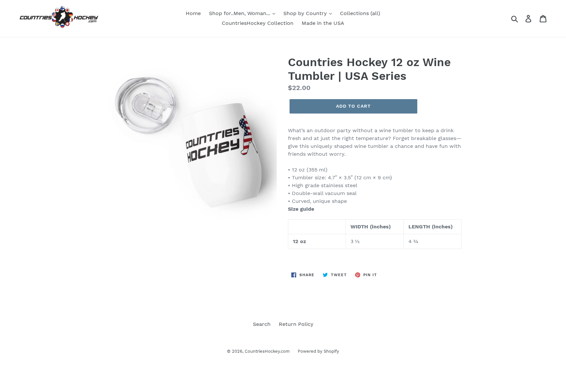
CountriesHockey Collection (257, 23)
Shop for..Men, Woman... (240, 13)
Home (193, 13)
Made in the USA (323, 23)
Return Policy (296, 324)
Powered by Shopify (318, 351)
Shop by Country (306, 13)
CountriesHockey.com (267, 351)
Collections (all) (360, 13)
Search (262, 324)
